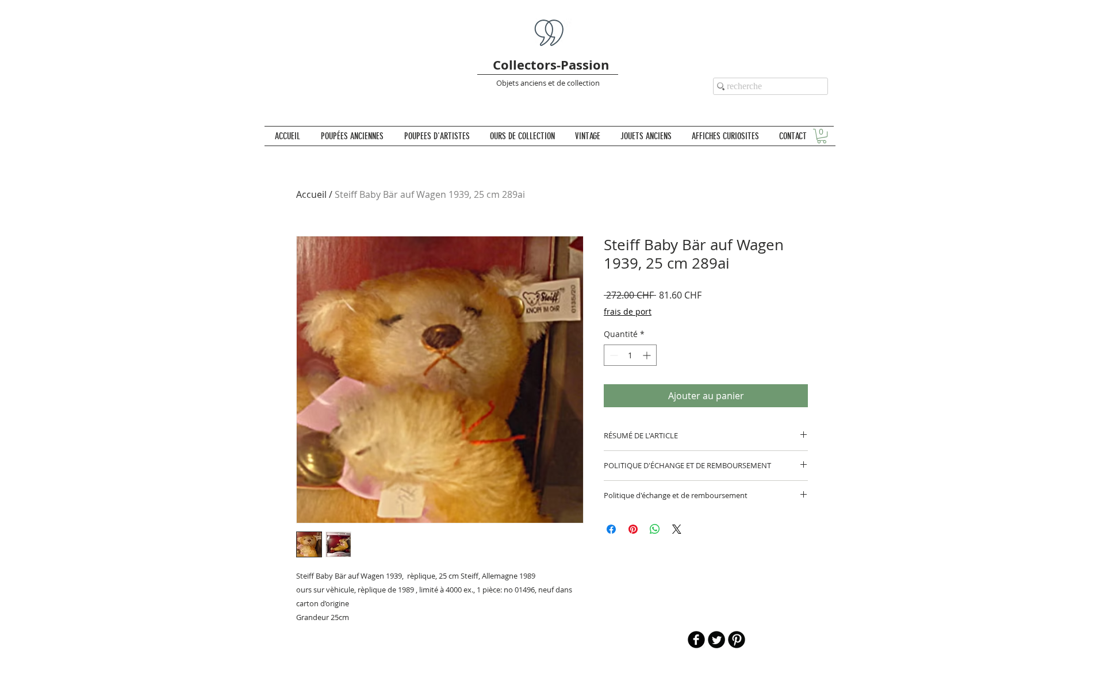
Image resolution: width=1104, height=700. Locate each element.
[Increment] (648, 355)
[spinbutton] (630, 355)
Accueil (311, 194)
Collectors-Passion (551, 65)
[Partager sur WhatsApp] (655, 529)
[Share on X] (677, 529)
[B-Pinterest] (736, 639)
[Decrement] (612, 355)
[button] (821, 136)
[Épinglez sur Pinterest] (633, 529)
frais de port (627, 311)
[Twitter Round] (716, 639)
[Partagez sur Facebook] (611, 529)
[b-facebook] (696, 639)
